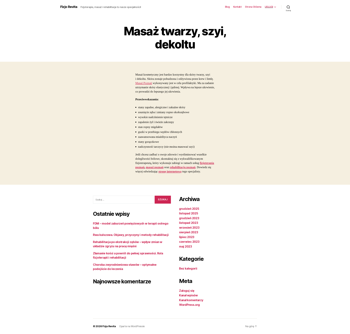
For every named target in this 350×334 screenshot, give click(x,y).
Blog (227, 6)
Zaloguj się (186, 290)
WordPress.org (189, 304)
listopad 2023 (188, 223)
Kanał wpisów (188, 295)
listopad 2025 (188, 213)
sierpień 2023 (188, 232)
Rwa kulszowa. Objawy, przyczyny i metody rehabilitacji (131, 235)
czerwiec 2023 (189, 241)
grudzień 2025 (189, 208)
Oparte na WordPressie (132, 326)
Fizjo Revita (68, 6)
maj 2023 (185, 246)
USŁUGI (269, 6)
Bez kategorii (188, 268)
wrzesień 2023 (189, 227)
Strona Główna (253, 6)
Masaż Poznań (143, 83)
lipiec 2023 (186, 237)
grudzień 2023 (189, 218)
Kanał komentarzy (191, 300)
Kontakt (237, 6)
